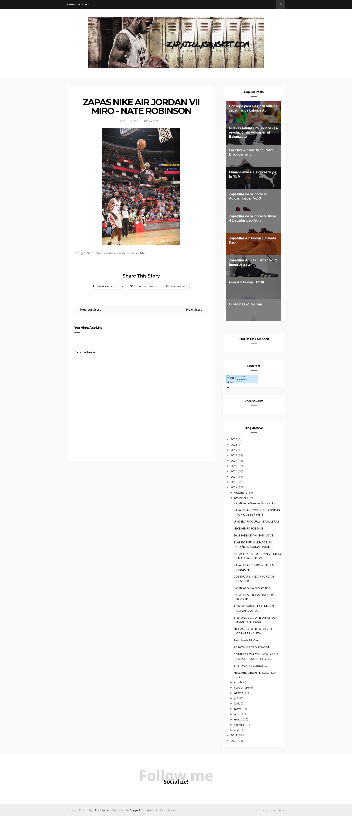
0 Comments (151, 121)
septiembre (241, 687)
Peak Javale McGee (246, 640)
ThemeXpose (101, 810)
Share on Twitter (147, 286)
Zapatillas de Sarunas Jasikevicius (255, 503)
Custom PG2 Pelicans (246, 304)
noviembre (241, 497)
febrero (239, 724)
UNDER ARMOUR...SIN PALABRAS (256, 521)
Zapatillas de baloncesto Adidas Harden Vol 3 (248, 196)
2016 (234, 466)
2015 (234, 471)
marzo (238, 719)
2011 (234, 735)
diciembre (240, 492)
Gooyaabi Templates (142, 810)
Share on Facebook (110, 286)
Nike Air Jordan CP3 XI (246, 282)
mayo (237, 708)
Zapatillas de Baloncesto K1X (252, 587)
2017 (234, 460)
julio (237, 698)
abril (237, 714)
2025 (234, 439)
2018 (234, 455)
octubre (239, 682)
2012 (234, 487)
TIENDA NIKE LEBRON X (250, 665)
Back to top (273, 810)
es (241, 379)
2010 (234, 740)
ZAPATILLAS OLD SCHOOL (252, 647)
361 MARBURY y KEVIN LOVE (253, 535)
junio (237, 703)
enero (237, 730)
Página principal (79, 4)
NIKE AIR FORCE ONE (248, 528)
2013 (234, 481)
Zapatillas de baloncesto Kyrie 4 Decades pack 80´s (252, 218)
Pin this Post (179, 286)
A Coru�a (239, 382)
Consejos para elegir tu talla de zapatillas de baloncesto (253, 108)
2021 (234, 444)
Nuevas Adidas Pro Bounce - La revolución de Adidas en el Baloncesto (253, 132)
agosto (238, 692)
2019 (234, 450)
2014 (234, 476)
